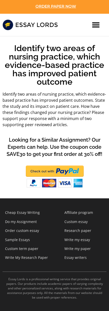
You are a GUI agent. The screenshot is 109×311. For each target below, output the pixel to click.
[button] (96, 25)
